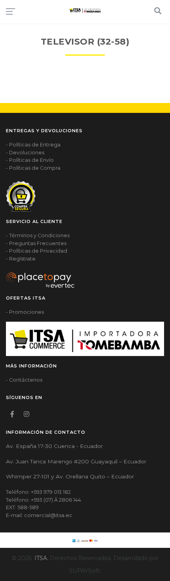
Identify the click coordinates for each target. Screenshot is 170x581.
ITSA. (41, 558)
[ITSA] (85, 10)
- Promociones (25, 312)
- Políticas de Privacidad (36, 251)
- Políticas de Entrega (33, 145)
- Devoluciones (25, 153)
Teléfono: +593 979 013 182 (38, 492)
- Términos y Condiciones (38, 235)
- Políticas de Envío (30, 160)
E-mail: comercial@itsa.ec (39, 515)
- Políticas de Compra (33, 168)
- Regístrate (21, 259)
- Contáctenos (24, 380)
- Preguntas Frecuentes (36, 243)
